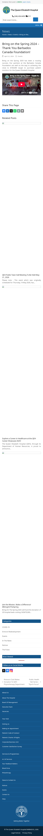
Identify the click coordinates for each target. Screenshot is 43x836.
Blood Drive (6, 768)
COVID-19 (6, 627)
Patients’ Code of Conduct (10, 733)
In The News (7, 641)
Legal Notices (15, 833)
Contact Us (5, 794)
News (10, 35)
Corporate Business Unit (10, 742)
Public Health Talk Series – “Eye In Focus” (33, 682)
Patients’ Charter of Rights (11, 737)
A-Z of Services (7, 759)
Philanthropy (6, 773)
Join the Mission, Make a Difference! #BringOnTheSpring (16, 605)
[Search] (35, 19)
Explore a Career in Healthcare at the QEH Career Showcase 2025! (19, 439)
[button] (37, 25)
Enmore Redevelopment (11, 632)
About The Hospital (8, 698)
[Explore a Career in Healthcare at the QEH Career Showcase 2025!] (21, 361)
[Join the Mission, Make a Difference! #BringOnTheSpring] (21, 527)
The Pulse (6, 650)
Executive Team (7, 707)
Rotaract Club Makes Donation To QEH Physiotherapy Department (13, 682)
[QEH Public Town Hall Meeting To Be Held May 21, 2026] (21, 197)
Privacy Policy (27, 833)
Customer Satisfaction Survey (12, 746)
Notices (5, 645)
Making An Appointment (10, 728)
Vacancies (5, 711)
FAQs (4, 799)
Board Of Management (10, 702)
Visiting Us (5, 724)
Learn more (26, 2)
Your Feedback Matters (10, 764)
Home (4, 35)
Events (15, 35)
